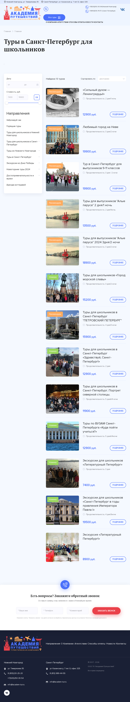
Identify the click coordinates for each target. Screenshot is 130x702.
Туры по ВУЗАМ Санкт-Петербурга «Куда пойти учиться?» (100, 427)
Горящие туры (13, 126)
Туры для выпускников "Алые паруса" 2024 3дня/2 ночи (104, 240)
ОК (36, 97)
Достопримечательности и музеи (20, 177)
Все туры (52, 17)
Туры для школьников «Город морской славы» (104, 277)
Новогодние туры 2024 (18, 169)
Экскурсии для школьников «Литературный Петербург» (103, 462)
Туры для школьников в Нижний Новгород (22, 134)
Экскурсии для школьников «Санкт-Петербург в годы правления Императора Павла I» (103, 504)
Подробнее (117, 114)
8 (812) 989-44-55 (57, 673)
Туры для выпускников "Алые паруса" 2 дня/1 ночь (104, 203)
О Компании (51, 22)
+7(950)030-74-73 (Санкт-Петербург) (102, 11)
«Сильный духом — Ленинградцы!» (96, 92)
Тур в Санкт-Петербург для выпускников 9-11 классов (102, 166)
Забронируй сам (13, 120)
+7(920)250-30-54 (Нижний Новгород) (102, 7)
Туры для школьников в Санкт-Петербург (22, 143)
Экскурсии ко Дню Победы (20, 163)
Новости (89, 22)
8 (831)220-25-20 (15, 673)
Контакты (98, 22)
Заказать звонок (106, 611)
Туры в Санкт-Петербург (18, 157)
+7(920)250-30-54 (16, 678)
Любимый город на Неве (100, 127)
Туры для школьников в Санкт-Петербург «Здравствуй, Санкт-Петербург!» (100, 355)
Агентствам (62, 22)
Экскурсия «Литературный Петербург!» (102, 537)
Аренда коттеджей (16, 185)
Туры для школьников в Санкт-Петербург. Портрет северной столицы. (102, 390)
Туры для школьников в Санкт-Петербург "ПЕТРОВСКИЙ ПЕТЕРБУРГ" (102, 316)
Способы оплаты (77, 22)
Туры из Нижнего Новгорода (21, 151)
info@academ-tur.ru (16, 684)
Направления (53, 643)
